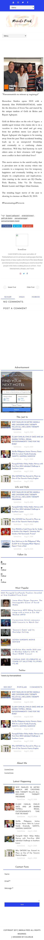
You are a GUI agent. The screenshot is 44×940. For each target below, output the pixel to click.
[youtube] (13, 2)
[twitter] (23, 2)
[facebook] (27, 2)
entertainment (27, 215)
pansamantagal (21, 218)
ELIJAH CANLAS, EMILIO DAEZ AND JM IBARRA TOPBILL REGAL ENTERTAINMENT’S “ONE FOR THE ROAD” (27, 809)
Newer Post (12, 287)
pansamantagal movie (10, 221)
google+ (29, 226)
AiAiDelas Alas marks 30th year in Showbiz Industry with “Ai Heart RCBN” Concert (26, 652)
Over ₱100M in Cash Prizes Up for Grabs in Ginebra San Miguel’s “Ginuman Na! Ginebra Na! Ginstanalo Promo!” (27, 531)
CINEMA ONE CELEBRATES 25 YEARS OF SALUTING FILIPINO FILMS (27, 662)
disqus (21, 297)
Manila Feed (24, 930)
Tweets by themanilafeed (11, 675)
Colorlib (28, 937)
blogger (8, 297)
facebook (7, 226)
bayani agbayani (12, 215)
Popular (22, 687)
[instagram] (18, 2)
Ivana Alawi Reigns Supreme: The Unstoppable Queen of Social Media (27, 603)
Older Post (30, 287)
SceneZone (22, 250)
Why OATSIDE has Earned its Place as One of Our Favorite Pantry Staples (27, 853)
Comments (36, 687)
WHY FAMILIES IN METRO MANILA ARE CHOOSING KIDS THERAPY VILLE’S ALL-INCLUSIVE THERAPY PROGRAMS (27, 792)
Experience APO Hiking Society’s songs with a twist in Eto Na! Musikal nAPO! (27, 613)
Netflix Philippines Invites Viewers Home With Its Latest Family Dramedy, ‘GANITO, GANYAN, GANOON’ (26, 454)
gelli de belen (6, 218)
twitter (18, 226)
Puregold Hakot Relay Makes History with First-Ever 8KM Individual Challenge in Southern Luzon (27, 466)
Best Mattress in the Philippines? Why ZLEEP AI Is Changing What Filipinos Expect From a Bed (26, 544)
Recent (8, 687)
